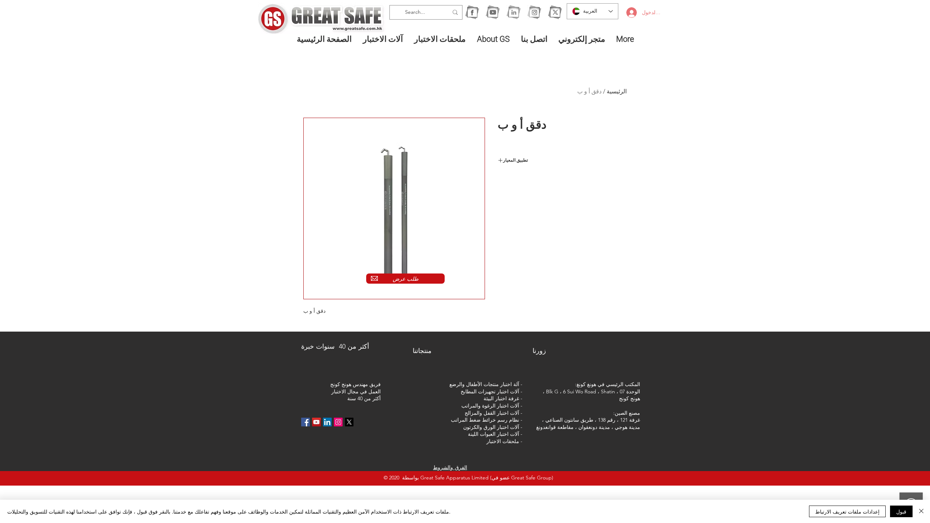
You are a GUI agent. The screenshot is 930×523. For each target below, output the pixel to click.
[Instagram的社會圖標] (338, 422)
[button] (383, 39)
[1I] (513, 12)
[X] (555, 12)
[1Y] (493, 12)
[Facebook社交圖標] (305, 422)
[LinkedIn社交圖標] (327, 422)
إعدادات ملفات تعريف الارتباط (847, 511)
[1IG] (534, 12)
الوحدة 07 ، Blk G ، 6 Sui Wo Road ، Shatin (593, 391)
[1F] (472, 12)
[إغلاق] (921, 511)
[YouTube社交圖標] (316, 422)
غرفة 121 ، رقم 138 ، (617, 420)
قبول (901, 511)
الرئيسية (617, 91)
